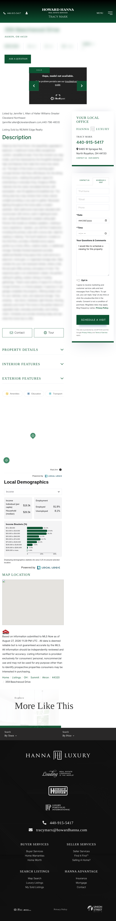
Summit (35, 677)
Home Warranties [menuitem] (34, 855)
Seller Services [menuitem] (81, 851)
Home (5, 677)
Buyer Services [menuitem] (34, 851)
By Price (67, 735)
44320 (56, 677)
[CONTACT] (18, 59)
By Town (9, 735)
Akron (45, 677)
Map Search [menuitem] (34, 878)
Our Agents (94, 158)
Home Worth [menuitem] (34, 859)
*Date (79, 215)
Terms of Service (101, 333)
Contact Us (81, 158)
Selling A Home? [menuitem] (81, 859)
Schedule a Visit (101, 181)
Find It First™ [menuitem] (81, 855)
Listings (16, 677)
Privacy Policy (102, 308)
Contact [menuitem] (81, 887)
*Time (79, 228)
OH (25, 677)
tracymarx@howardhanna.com (61, 830)
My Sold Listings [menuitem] (34, 887)
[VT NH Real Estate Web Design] (95, 909)
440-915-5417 (14, 13)
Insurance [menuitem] (81, 878)
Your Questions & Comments (91, 240)
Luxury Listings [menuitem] (34, 882)
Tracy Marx (58, 17)
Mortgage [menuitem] (81, 882)
